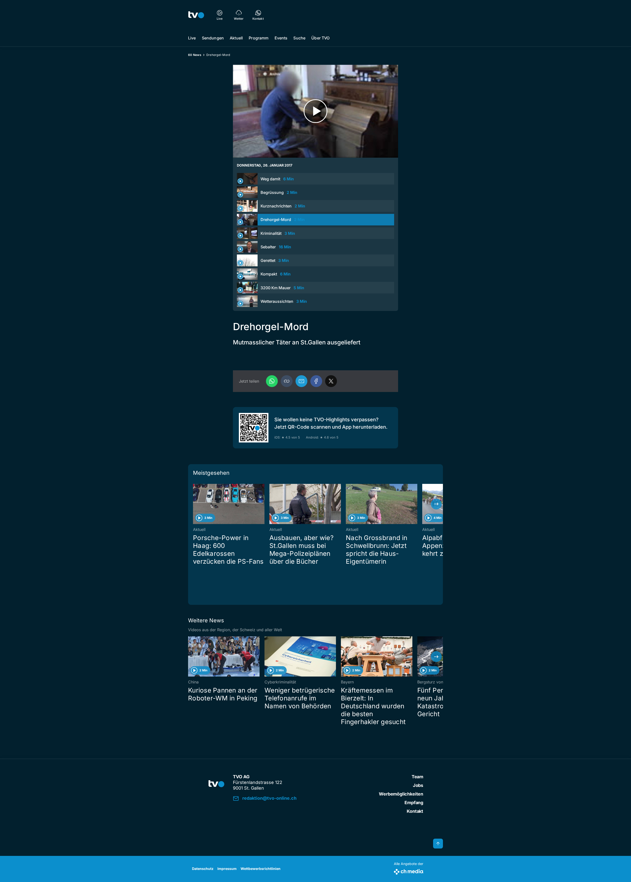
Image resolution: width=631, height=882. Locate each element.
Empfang (413, 802)
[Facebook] (316, 381)
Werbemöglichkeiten (401, 794)
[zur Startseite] (196, 15)
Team (417, 776)
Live (192, 37)
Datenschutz (202, 868)
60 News (194, 55)
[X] (331, 381)
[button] (287, 381)
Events (281, 37)
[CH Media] (408, 871)
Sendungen (213, 37)
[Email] (301, 381)
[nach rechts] (436, 504)
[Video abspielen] (315, 111)
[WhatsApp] (272, 381)
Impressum (227, 868)
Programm (258, 37)
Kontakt (415, 811)
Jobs (418, 785)
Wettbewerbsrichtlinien (260, 868)
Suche (299, 37)
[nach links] (194, 504)
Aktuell (236, 37)
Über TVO (320, 37)
